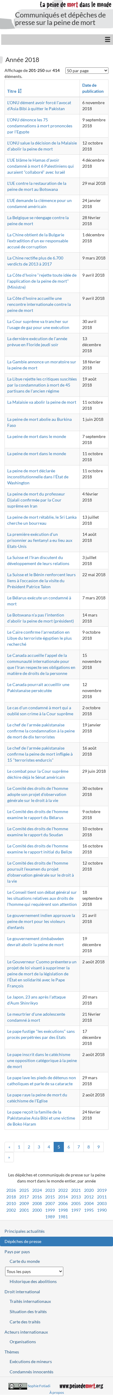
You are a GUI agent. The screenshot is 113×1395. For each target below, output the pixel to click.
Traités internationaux (30, 1301)
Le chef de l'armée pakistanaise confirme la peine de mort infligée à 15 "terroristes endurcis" (40, 754)
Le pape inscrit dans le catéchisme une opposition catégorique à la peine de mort (42, 1060)
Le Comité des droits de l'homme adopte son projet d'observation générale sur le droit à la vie (37, 794)
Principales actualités (25, 1231)
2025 (24, 1190)
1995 (89, 1210)
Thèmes (12, 1351)
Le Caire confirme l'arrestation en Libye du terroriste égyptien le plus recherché (39, 638)
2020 (89, 1190)
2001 (24, 1210)
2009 (24, 1203)
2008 (37, 1203)
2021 (76, 1190)
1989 (50, 1216)
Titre (11, 91)
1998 (63, 1210)
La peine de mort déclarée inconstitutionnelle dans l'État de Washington (37, 476)
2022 (63, 1190)
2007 (50, 1203)
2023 (50, 1190)
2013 (76, 1196)
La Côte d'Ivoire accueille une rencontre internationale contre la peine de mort (39, 304)
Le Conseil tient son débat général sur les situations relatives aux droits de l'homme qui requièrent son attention (42, 898)
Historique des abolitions (33, 1281)
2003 (102, 1203)
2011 (102, 1196)
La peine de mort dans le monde (36, 436)
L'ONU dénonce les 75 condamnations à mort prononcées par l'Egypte (39, 125)
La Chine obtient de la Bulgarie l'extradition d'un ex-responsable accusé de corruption (37, 240)
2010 (11, 1203)
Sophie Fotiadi (39, 1386)
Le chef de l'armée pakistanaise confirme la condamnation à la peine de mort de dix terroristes (41, 730)
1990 (102, 1210)
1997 (76, 1210)
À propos (56, 1392)
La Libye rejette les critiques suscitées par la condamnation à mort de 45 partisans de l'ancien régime (42, 384)
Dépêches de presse (23, 1241)
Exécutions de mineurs (31, 1361)
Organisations (23, 1341)
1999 (50, 1210)
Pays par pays (17, 1251)
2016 (37, 1196)
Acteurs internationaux (26, 1331)
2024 (37, 1190)
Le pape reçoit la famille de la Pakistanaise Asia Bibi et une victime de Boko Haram (41, 1117)
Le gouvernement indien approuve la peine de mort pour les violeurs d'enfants (41, 921)
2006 (63, 1203)
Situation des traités (28, 1311)
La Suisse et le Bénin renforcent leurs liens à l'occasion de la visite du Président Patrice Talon (41, 580)
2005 (76, 1203)
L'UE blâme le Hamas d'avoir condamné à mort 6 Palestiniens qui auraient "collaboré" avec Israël (40, 166)
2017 (24, 1196)
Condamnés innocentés (31, 1371)
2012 (89, 1196)
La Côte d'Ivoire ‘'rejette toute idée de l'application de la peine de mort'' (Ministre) (42, 281)
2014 (63, 1196)
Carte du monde (25, 1261)
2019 (102, 1190)
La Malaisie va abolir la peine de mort (41, 402)
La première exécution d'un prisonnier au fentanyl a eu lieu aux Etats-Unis (39, 540)
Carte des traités (25, 1321)
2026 (11, 1190)
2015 (50, 1196)
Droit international (22, 1291)
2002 (11, 1210)
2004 (89, 1203)
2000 (37, 1210)
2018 (11, 1196)
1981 (63, 1216)
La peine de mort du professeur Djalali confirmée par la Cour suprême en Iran (36, 499)
